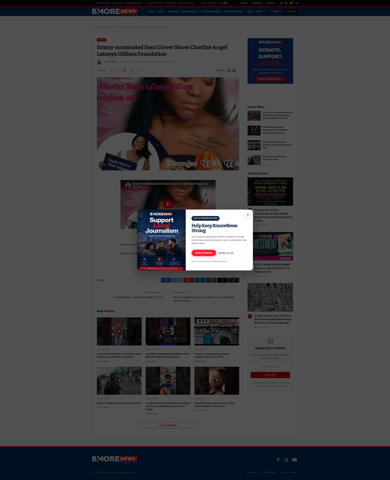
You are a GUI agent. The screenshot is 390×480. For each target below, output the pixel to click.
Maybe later (226, 252)
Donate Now (203, 253)
